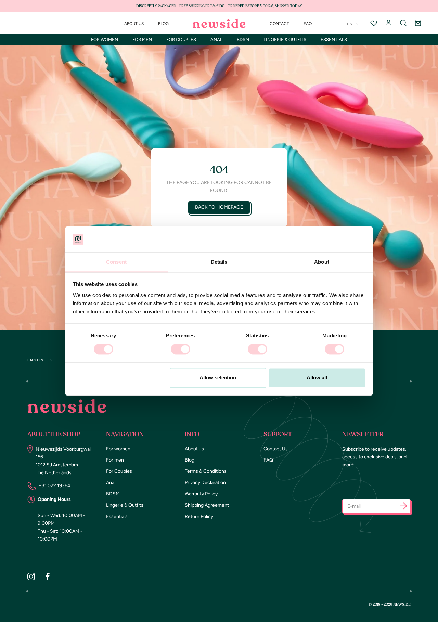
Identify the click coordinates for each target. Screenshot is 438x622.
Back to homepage (219, 207)
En (350, 24)
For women (104, 39)
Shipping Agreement (207, 505)
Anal (216, 39)
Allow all (317, 377)
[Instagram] (31, 576)
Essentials (334, 39)
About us (134, 23)
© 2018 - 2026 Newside (390, 604)
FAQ (308, 23)
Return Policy (199, 516)
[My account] (388, 23)
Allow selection (217, 377)
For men (142, 39)
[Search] (403, 23)
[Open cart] (418, 23)
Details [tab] (219, 262)
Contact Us (275, 449)
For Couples (181, 39)
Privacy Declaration (205, 482)
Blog (163, 23)
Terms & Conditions (206, 471)
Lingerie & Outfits (284, 39)
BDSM (243, 39)
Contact (279, 23)
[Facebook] (48, 576)
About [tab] (321, 262)
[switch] (180, 349)
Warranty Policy (201, 494)
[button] (403, 507)
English (37, 360)
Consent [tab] (116, 262)
